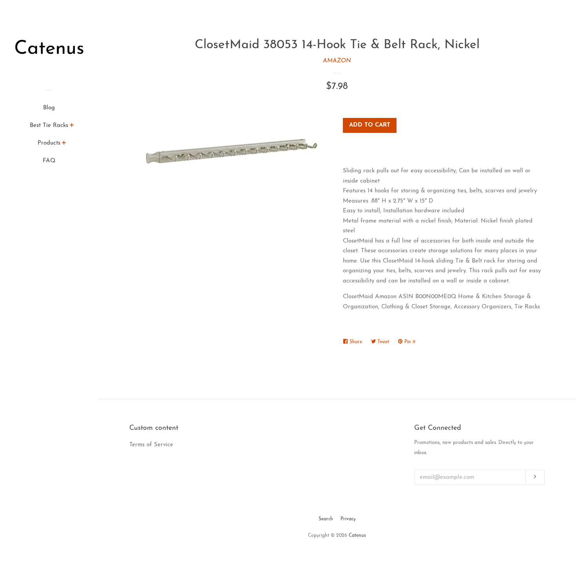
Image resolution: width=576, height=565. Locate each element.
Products (49, 143)
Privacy (348, 519)
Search (326, 519)
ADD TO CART (369, 125)
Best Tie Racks (49, 126)
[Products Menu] (64, 144)
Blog (49, 108)
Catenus (357, 535)
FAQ (49, 161)
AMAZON (337, 61)
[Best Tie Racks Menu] (72, 126)
